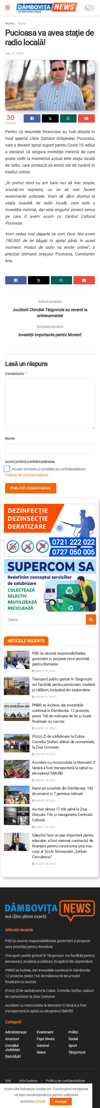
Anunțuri (12, 1039)
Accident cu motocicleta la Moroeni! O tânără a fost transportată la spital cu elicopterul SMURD (63, 768)
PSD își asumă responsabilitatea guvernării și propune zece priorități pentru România (60, 659)
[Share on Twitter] (50, 118)
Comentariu (16, 373)
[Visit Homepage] (46, 8)
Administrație (15, 1032)
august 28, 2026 (44, 826)
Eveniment (45, 1032)
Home (9, 23)
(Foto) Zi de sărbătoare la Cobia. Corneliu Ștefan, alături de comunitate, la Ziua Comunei (63, 742)
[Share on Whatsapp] (68, 118)
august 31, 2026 (44, 671)
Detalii (40, 1101)
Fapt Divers (46, 1039)
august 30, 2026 (44, 754)
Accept (61, 1101)
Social (22, 23)
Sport (72, 1045)
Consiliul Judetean (12, 1047)
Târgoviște (76, 1052)
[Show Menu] (7, 7)
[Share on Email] (86, 118)
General (43, 1045)
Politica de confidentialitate (26, 475)
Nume (10, 438)
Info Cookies (28, 1081)
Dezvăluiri (13, 1056)
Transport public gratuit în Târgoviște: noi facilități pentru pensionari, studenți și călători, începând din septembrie (63, 684)
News (41, 1052)
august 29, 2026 (44, 780)
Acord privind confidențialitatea (30, 462)
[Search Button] (91, 619)
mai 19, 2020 (14, 53)
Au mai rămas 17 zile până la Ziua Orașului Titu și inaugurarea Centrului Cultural (62, 814)
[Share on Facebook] (32, 118)
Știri (8, 1081)
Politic (73, 1032)
